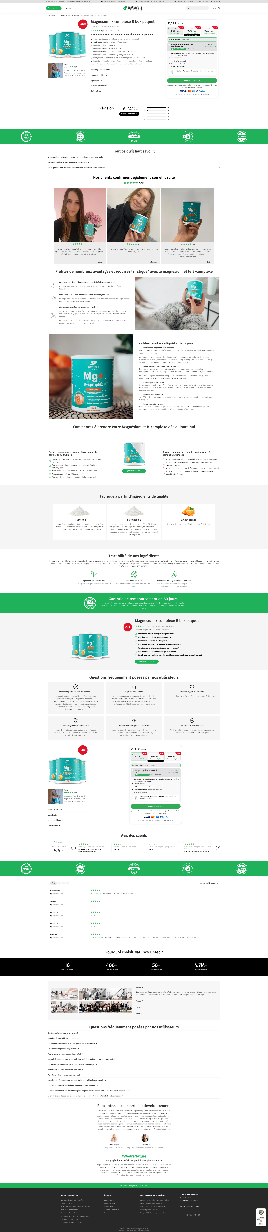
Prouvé (138, 1001)
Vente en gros (108, 1206)
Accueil (50, 16)
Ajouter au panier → (192, 80)
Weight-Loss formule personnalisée (152, 1206)
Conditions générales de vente (71, 1223)
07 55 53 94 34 (217, 1)
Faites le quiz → (53, 8)
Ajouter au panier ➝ (133, 471)
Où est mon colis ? (67, 1203)
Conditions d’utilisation (69, 1213)
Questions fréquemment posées (72, 1200)
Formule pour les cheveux (149, 1210)
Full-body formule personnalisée (151, 1203)
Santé (56, 16)
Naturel (138, 988)
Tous (53, 883)
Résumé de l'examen (129, 114)
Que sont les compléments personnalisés (154, 1200)
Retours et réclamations (69, 1210)
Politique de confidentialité (70, 1219)
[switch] (261, 1224)
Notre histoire (109, 1200)
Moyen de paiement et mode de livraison (75, 1206)
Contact (106, 1213)
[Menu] (264, 1209)
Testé (138, 1014)
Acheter (69, 8)
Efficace (139, 1007)
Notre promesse (109, 1203)
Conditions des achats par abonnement (75, 1216)
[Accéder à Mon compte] (214, 8)
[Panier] (219, 8)
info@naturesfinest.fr (189, 1201)
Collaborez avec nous (111, 1210)
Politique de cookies (142, 1230)
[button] (50, 228)
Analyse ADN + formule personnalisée (153, 1213)
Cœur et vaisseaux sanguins (69, 16)
